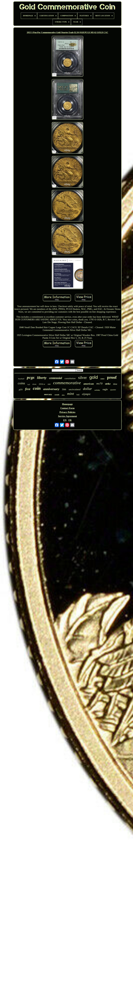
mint (70, 393)
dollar (87, 389)
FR (70, 420)
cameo (102, 379)
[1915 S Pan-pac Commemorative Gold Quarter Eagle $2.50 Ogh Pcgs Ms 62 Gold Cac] (67, 56)
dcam (34, 384)
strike (108, 383)
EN (64, 420)
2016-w (42, 384)
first (27, 389)
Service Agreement (67, 416)
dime (115, 384)
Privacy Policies (67, 412)
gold (93, 377)
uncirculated (74, 389)
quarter (113, 390)
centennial (55, 378)
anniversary (51, 389)
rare (49, 384)
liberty (41, 378)
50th (64, 389)
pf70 (20, 389)
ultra (63, 395)
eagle (105, 389)
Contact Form (67, 408)
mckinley (97, 390)
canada (57, 395)
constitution (70, 378)
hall (29, 384)
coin (37, 388)
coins (21, 383)
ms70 (99, 383)
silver (82, 377)
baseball (21, 379)
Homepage (67, 404)
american (89, 383)
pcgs (30, 377)
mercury (48, 394)
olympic (86, 394)
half (78, 395)
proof (112, 377)
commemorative (67, 382)
